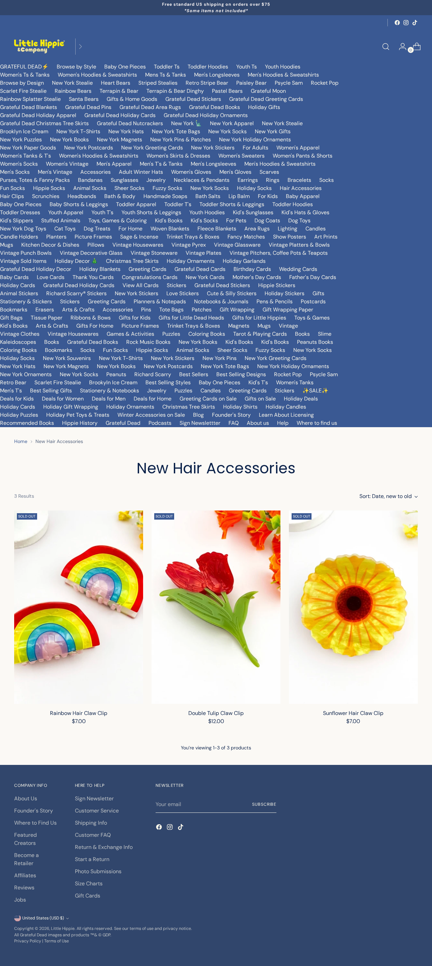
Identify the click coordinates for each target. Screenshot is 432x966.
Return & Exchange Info (104, 847)
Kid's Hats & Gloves (305, 212)
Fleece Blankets (216, 228)
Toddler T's (177, 204)
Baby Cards (14, 277)
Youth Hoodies (282, 66)
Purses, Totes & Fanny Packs (35, 180)
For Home (130, 228)
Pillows (95, 244)
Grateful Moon (268, 90)
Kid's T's (258, 382)
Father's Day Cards (312, 277)
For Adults (255, 147)
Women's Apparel (298, 147)
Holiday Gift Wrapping (70, 406)
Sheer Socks (129, 188)
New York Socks (227, 131)
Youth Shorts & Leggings (151, 212)
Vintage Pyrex (188, 244)
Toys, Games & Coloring (117, 220)
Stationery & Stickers (26, 301)
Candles (315, 228)
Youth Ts (246, 66)
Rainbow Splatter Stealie (30, 99)
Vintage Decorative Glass (91, 252)
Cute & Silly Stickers (231, 293)
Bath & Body (119, 196)
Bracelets (299, 180)
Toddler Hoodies (208, 66)
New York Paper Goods (28, 147)
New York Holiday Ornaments (255, 139)
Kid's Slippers (16, 220)
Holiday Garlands (244, 261)
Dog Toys (299, 220)
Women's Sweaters (241, 155)
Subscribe (264, 804)
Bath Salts (207, 196)
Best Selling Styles (168, 382)
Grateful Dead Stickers (193, 99)
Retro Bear (13, 382)
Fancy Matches (246, 236)
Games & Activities (130, 333)
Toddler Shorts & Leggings (231, 204)
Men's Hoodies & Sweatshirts (283, 74)
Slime (324, 333)
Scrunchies (45, 196)
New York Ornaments (26, 374)
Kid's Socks (204, 220)
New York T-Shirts (78, 131)
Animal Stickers (19, 293)
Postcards (313, 301)
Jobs (20, 899)
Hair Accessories (301, 188)
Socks (326, 180)
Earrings (248, 180)
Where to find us (317, 422)
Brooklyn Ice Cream (24, 131)
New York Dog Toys (23, 228)
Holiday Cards (17, 285)
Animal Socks (89, 188)
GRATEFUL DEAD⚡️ (24, 66)
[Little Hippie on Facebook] (397, 23)
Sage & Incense (139, 236)
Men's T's (11, 390)
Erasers (44, 309)
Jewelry (156, 180)
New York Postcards (88, 147)
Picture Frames (93, 236)
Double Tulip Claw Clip (216, 713)
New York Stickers (213, 147)
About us (258, 422)
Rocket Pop (325, 82)
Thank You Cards (93, 277)
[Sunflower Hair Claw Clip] (353, 607)
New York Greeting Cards (152, 147)
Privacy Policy (27, 941)
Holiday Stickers (284, 293)
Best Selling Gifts (51, 390)
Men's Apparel (114, 163)
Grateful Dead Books (214, 107)
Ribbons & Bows (91, 317)
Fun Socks (12, 188)
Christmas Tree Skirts (132, 261)
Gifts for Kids (135, 317)
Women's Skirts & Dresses (178, 155)
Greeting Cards (147, 269)
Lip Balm (239, 196)
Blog (198, 414)
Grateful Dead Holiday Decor (35, 269)
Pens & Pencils (274, 301)
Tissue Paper (46, 317)
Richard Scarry (152, 374)
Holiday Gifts (264, 107)
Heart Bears (115, 82)
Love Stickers (182, 293)
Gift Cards (87, 895)
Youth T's (102, 212)
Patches (202, 309)
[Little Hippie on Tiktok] (415, 23)
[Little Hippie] (39, 46)
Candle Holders (19, 236)
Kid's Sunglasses (253, 212)
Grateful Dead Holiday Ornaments (206, 115)
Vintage (288, 325)
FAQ (233, 422)
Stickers (176, 285)
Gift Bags (11, 317)
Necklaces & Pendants (202, 180)
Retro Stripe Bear (207, 82)
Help (283, 422)
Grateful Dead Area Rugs (150, 107)
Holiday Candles (286, 406)
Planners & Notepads (160, 301)
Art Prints (326, 236)
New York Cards (205, 277)
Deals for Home (152, 398)
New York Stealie (72, 82)
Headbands (82, 196)
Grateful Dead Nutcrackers (130, 123)
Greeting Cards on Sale (208, 398)
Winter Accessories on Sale (151, 414)
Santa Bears (84, 99)
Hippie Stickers (276, 285)
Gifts (318, 293)
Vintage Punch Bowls (26, 252)
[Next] (80, 46)
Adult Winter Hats (141, 171)
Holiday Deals (301, 398)
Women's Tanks (295, 382)
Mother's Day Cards (257, 277)
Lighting (287, 228)
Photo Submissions (98, 871)
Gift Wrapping (237, 309)
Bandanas (90, 180)
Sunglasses (124, 180)
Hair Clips (12, 196)
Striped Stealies (158, 82)
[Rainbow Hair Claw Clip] (78, 607)
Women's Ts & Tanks (25, 74)
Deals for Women (63, 398)
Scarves (269, 171)
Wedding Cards (298, 269)
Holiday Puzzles (19, 414)
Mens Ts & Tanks (165, 74)
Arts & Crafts (78, 309)
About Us (25, 798)
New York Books (69, 139)
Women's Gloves (191, 171)
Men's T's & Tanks (161, 163)
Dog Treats (97, 228)
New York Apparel (232, 123)
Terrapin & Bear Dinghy (175, 90)
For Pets (236, 220)
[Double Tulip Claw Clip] (216, 607)
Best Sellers (193, 374)
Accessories (95, 171)
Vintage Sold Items (23, 261)
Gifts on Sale (260, 398)
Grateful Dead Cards (199, 269)
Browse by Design (22, 82)
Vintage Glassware (237, 244)
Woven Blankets (170, 228)
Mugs (6, 244)
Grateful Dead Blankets (28, 107)
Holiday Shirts (240, 406)
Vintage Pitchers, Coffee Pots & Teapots (279, 252)
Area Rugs (257, 228)
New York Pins (219, 358)
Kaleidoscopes (18, 342)
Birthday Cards (252, 269)
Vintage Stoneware (154, 252)
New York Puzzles (21, 139)
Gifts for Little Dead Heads (191, 317)
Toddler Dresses (20, 212)
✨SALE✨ (315, 390)
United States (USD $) (43, 918)
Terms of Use (56, 941)
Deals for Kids (17, 398)
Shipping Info (91, 822)
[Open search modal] (386, 46)
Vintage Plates (203, 252)
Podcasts (159, 422)
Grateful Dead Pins (88, 107)
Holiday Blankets (99, 269)
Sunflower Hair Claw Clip (353, 713)
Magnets (238, 325)
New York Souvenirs (67, 358)
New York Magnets (119, 139)
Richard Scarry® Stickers (76, 293)
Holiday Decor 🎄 (76, 261)
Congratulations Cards (150, 277)
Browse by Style (76, 66)
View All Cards (141, 285)
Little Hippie (63, 928)
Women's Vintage (67, 163)
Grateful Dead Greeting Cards (266, 99)
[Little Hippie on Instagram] (406, 23)
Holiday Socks (254, 188)
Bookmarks (13, 309)
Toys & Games (312, 317)
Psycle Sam (289, 82)
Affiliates (25, 875)
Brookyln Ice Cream (113, 382)
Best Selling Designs (241, 374)
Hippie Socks (49, 188)
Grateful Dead (123, 422)
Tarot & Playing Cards (260, 333)
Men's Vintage (55, 171)
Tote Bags (171, 309)
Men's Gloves (235, 171)
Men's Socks (15, 171)
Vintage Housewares (137, 244)
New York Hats (126, 131)
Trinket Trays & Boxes (192, 236)
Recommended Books (27, 422)
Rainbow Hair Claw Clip (78, 713)
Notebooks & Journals (221, 301)
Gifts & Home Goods (132, 99)
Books (302, 333)
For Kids (268, 196)
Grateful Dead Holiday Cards (120, 115)
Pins (146, 309)
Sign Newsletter (94, 798)
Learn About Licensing (286, 414)
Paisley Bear (251, 82)
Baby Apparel (303, 196)
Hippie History (80, 422)
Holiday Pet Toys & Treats (77, 414)
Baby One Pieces (125, 66)
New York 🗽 (186, 123)
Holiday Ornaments (191, 261)
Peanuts (116, 374)
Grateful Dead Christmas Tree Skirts (44, 123)
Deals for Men (109, 398)
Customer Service (97, 810)
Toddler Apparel (136, 204)
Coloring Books (206, 333)
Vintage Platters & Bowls (299, 244)
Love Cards (50, 277)
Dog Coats (267, 220)
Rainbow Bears (73, 90)
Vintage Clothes (19, 333)
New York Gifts (273, 131)
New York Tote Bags (176, 131)
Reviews (24, 887)
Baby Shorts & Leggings (79, 204)
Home (20, 441)
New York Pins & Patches (180, 139)
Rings (272, 180)
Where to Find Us (35, 822)
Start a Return (92, 859)
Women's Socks (19, 163)
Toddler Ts (167, 66)
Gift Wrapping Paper (288, 309)
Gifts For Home (94, 325)
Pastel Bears (227, 90)
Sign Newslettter (200, 422)
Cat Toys (65, 228)
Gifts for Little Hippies (259, 317)
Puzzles (171, 333)
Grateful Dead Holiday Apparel (38, 115)
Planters (56, 236)
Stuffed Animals (60, 220)
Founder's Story (231, 414)
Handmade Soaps (165, 196)
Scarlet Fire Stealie (23, 90)
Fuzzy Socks (167, 188)
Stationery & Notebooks (109, 390)
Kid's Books (169, 220)
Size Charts (89, 883)
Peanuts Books (315, 342)
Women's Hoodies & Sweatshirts (97, 74)
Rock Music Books (148, 342)
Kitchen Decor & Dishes (50, 244)
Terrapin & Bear (119, 90)
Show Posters (289, 236)
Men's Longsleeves (217, 74)
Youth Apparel (65, 212)
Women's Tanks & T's (25, 155)
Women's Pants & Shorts (302, 155)
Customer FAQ (93, 834)
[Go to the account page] (400, 46)
